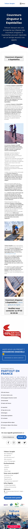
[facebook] (8, 443)
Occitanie (4, 418)
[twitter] (25, 443)
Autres (6, 469)
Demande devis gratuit (13, 497)
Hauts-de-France (6, 403)
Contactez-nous (8, 475)
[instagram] (14, 443)
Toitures (6, 465)
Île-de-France (5, 392)
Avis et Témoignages (9, 461)
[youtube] (19, 443)
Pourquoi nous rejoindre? (11, 481)
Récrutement (8, 459)
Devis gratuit (7, 477)
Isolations (6, 467)
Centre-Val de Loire (7, 395)
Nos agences (7, 455)
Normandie (5, 400)
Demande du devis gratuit (14, 358)
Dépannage (7, 471)
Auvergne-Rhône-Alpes (8, 422)
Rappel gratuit (8, 479)
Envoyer (21, 437)
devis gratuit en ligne (11, 253)
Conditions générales (9, 485)
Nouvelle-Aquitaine (7, 415)
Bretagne (4, 412)
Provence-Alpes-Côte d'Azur (9, 425)
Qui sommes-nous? (9, 457)
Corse (3, 428)
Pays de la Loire (6, 410)
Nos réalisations (8, 453)
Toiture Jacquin (9, 3)
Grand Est (4, 407)
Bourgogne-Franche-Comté (9, 397)
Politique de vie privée (10, 487)
